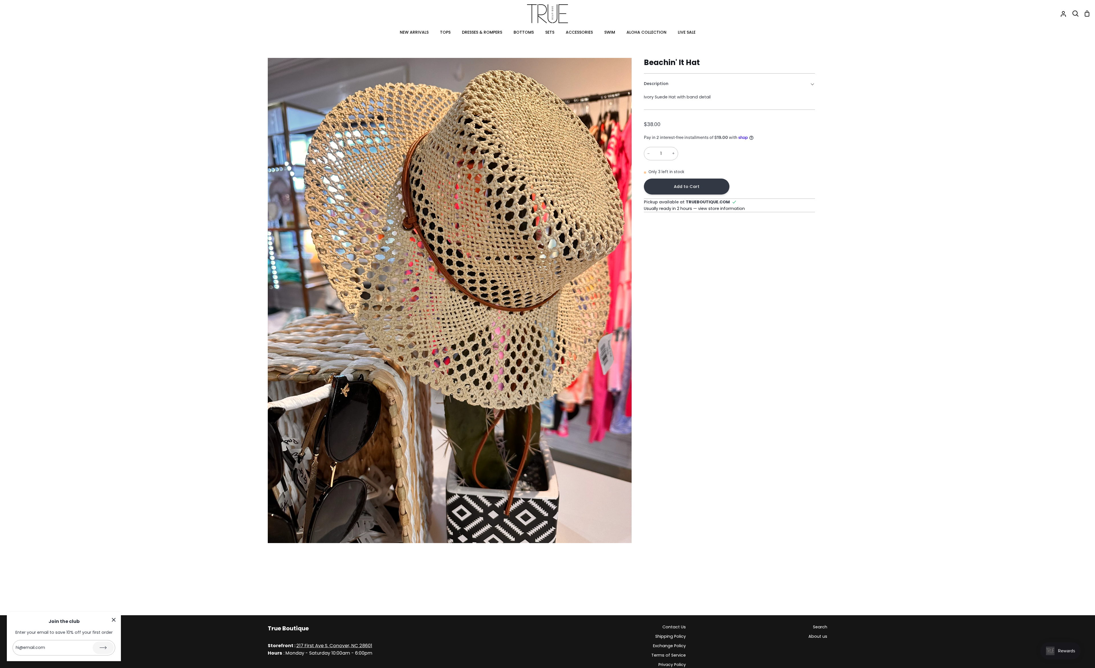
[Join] (103, 647)
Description (656, 83)
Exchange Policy (669, 646)
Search (820, 627)
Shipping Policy (670, 636)
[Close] (114, 619)
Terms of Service (668, 655)
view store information (721, 208)
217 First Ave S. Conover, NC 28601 (334, 645)
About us (817, 636)
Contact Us (674, 627)
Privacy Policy (672, 664)
